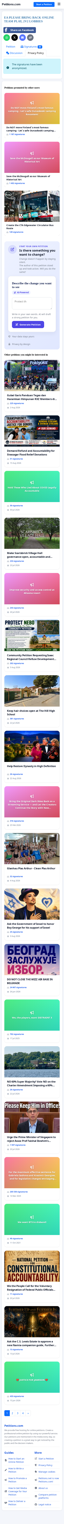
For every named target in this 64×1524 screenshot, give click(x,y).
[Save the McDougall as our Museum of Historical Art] (32, 164)
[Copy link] (30, 37)
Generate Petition (30, 324)
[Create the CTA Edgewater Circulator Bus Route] (32, 213)
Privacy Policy (36, 53)
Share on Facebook (22, 30)
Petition (10, 46)
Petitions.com (11, 4)
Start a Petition (44, 4)
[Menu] (59, 4)
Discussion (16, 53)
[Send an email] (22, 37)
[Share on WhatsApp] (6, 37)
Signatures (32, 46)
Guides (9, 1452)
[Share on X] (14, 37)
